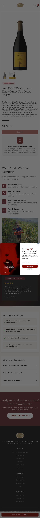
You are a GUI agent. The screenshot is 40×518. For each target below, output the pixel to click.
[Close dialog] (38, 244)
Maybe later (30, 269)
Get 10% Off (30, 266)
